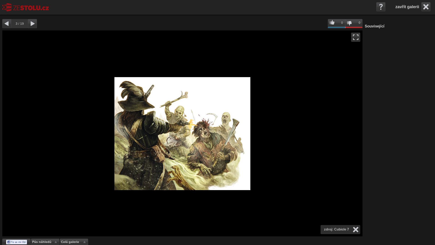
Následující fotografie (272, 133)
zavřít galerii (407, 7)
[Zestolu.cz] (25, 7)
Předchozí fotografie (92, 133)
